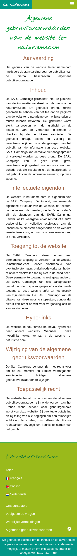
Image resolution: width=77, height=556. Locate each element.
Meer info (43, 553)
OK (55, 553)
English (14, 486)
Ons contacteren (17, 506)
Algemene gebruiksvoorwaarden (29, 530)
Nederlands (17, 494)
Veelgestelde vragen (20, 514)
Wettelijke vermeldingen (23, 522)
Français (15, 478)
